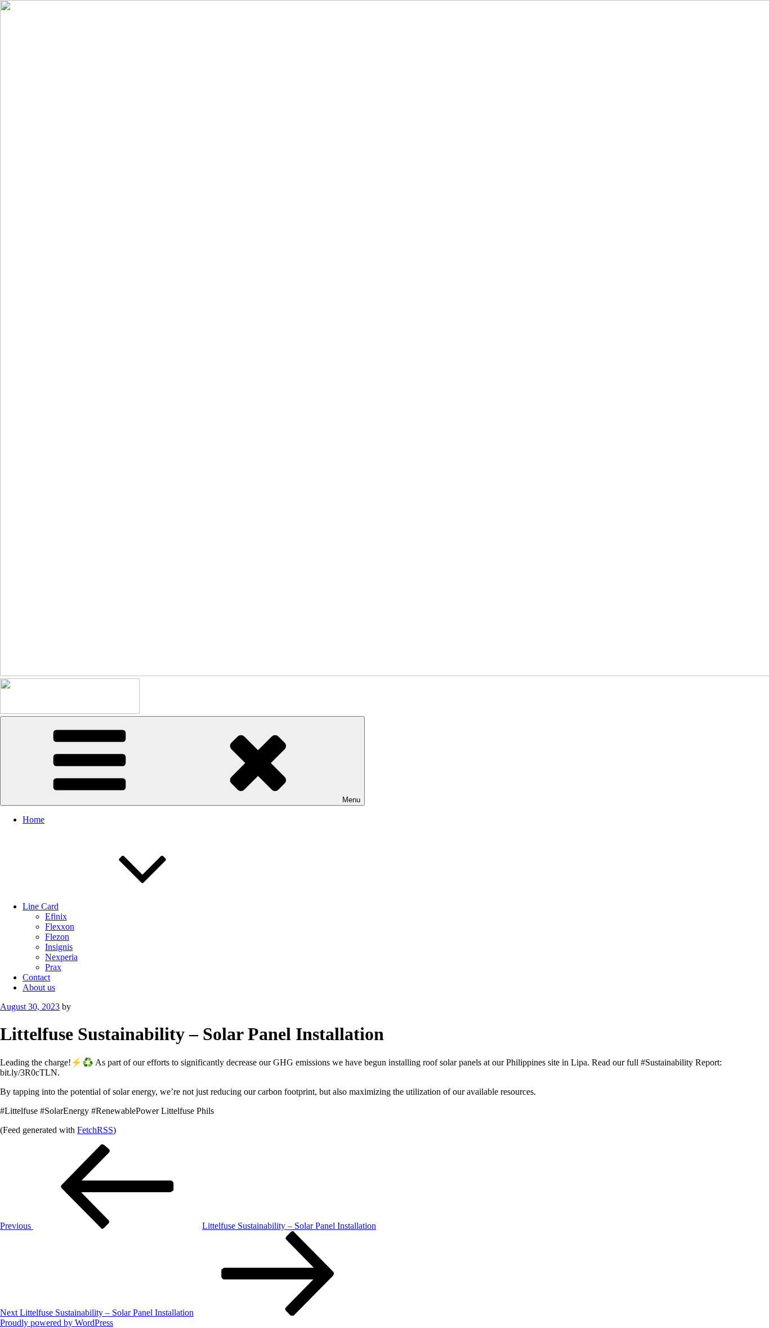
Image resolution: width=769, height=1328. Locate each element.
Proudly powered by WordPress (56, 1322)
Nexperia (61, 957)
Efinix (56, 916)
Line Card (41, 906)
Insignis (59, 947)
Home (33, 819)
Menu (351, 800)
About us (39, 987)
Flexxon (59, 926)
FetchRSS (95, 1130)
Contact (36, 977)
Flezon (57, 936)
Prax (53, 967)
